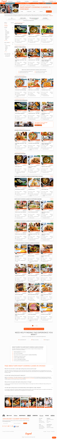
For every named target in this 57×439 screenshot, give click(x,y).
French (6, 35)
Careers (48, 422)
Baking (6, 34)
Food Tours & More (35, 1)
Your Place (7, 56)
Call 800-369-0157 (23, 339)
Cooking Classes (10, 1)
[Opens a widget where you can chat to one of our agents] (54, 438)
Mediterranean (7, 36)
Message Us (47, 339)
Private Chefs (18, 1)
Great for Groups (7, 45)
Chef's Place (7, 55)
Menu (25, 63)
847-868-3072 (52, 1)
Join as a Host (48, 421)
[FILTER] (8, 27)
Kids (5, 50)
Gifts (44, 1)
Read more (51, 15)
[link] (21, 88)
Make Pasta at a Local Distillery (29, 378)
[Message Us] (49, 1)
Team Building (27, 1)
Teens (6, 49)
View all (52, 176)
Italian (6, 30)
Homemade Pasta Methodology (19, 378)
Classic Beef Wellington (10, 378)
